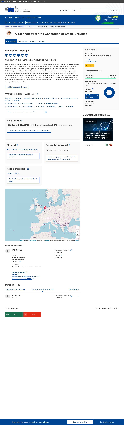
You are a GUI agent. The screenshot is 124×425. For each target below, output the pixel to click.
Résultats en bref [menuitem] (23, 41)
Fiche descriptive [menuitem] (11, 41)
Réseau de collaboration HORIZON (32, 279)
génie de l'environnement (32, 98)
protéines (62, 106)
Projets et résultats (32, 22)
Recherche (71, 22)
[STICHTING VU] (45, 207)
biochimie (41, 106)
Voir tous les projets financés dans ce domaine (21, 156)
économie (39, 103)
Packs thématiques (18, 22)
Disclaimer (77, 240)
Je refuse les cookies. (107, 422)
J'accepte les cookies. (80, 422)
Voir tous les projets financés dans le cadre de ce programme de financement (62, 158)
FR (18, 55)
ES (14, 55)
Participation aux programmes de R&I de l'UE (32, 276)
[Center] (77, 234)
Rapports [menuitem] (33, 41)
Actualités (56, 22)
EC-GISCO (47, 240)
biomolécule (51, 106)
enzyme (70, 106)
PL (26, 55)
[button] (74, 10)
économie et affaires (26, 103)
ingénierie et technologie (13, 98)
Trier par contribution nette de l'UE (43, 289)
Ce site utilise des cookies (20, 422)
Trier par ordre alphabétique (15, 289)
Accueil (8, 22)
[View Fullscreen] (77, 227)
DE (6, 55)
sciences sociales (11, 103)
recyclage (17, 100)
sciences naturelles (11, 106)
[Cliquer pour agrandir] (78, 296)
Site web (24, 274)
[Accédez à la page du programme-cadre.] (8, 34)
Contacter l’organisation (29, 272)
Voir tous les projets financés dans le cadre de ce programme (28, 130)
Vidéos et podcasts (46, 22)
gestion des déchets (50, 98)
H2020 (30, 26)
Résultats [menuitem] (42, 41)
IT (22, 55)
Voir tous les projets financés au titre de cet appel (23, 180)
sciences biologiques (28, 106)
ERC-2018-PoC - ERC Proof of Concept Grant (22, 149)
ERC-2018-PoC (13, 173)
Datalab (63, 22)
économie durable (52, 103)
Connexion (65, 10)
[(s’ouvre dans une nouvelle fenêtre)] (20, 9)
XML (15, 314)
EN (10, 55)
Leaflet (21, 240)
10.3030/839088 (89, 61)
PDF (33, 314)
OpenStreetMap (32, 240)
